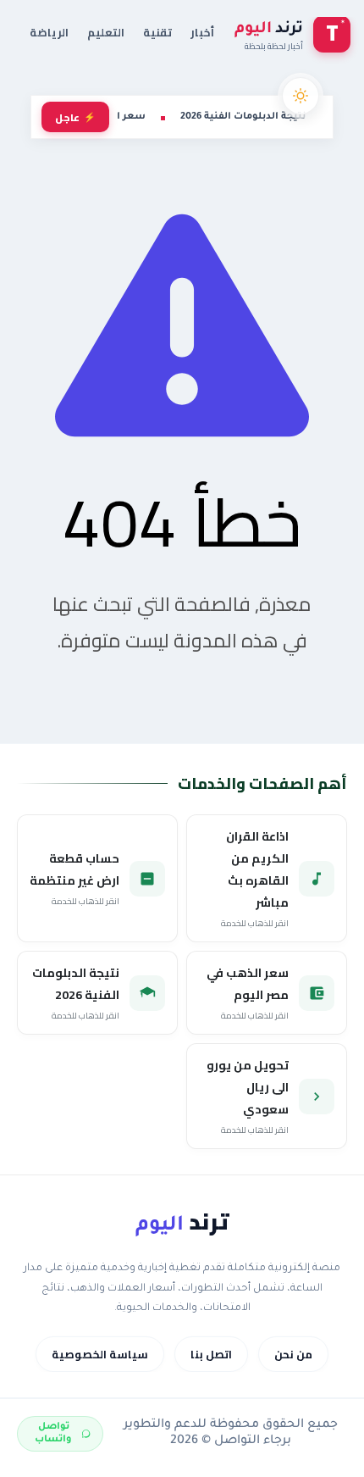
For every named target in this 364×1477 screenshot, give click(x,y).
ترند (182, 1221)
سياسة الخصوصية (100, 1354)
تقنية (157, 32)
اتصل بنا (211, 1354)
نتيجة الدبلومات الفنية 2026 (243, 117)
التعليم (105, 32)
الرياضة (49, 32)
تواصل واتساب (53, 1433)
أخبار (202, 32)
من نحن (293, 1354)
